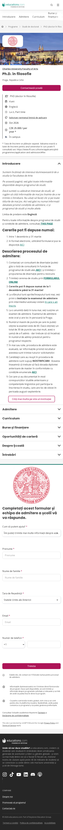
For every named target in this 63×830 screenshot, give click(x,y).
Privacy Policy (49, 723)
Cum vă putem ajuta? (14, 526)
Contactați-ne (8, 808)
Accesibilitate (50, 823)
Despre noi (7, 796)
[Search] (51, 5)
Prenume (8, 548)
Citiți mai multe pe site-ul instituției (31, 399)
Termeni (41, 712)
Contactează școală (31, 88)
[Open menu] (58, 5)
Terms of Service (9, 725)
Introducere (8, 16)
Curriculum (38, 16)
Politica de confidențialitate (31, 823)
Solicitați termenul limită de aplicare (28, 117)
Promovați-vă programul (14, 802)
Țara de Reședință (13, 593)
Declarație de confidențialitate (15, 715)
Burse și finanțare (53, 15)
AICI (22, 244)
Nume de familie (12, 571)
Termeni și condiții (10, 823)
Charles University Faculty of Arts (20, 68)
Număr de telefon (13, 638)
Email (6, 615)
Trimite (31, 666)
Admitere (24, 16)
